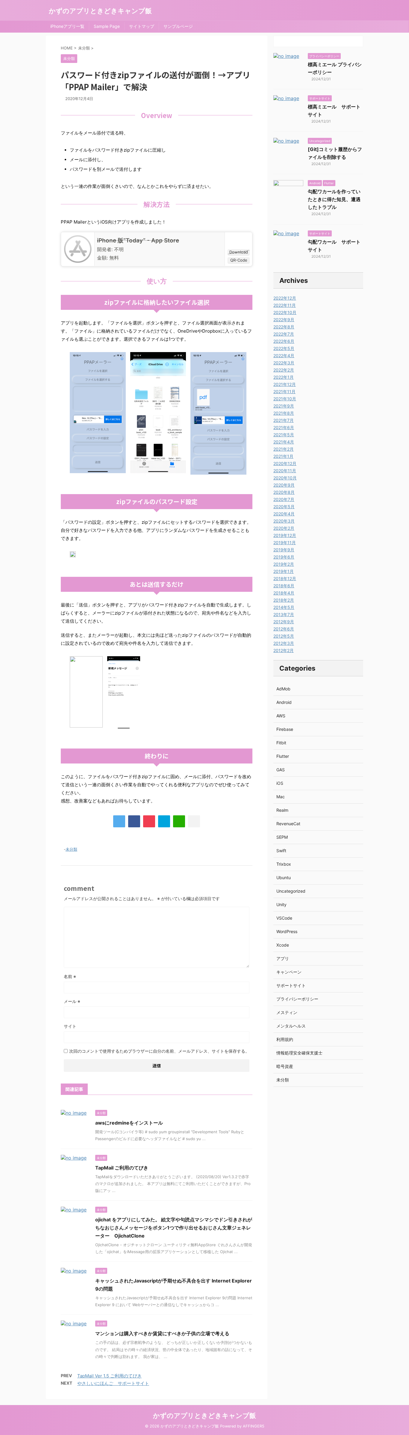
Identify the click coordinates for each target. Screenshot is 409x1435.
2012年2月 (283, 650)
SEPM (282, 837)
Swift (281, 850)
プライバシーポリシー (297, 998)
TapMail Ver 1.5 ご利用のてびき (109, 1376)
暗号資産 (284, 1066)
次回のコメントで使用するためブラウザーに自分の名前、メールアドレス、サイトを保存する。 (159, 1051)
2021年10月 (284, 398)
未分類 (71, 849)
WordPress (286, 931)
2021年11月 (284, 391)
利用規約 (284, 1039)
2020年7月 (283, 499)
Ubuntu (283, 877)
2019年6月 (283, 556)
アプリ (282, 958)
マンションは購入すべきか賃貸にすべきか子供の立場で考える (162, 1333)
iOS (279, 783)
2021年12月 (284, 384)
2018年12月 (284, 578)
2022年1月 (283, 377)
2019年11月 (284, 542)
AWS (280, 715)
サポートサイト (291, 985)
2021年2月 (283, 449)
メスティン (286, 1012)
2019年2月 (283, 564)
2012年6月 (283, 628)
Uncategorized (290, 891)
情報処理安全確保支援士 (299, 1052)
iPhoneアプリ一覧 (67, 26)
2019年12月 (284, 535)
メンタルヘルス (291, 1025)
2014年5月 (283, 607)
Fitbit (281, 742)
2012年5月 (283, 636)
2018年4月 (283, 592)
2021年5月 (283, 434)
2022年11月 (284, 305)
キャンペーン (289, 971)
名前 (70, 976)
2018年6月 (283, 585)
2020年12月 (284, 463)
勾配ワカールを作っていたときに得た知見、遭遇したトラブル (334, 199)
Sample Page (107, 26)
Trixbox (283, 864)
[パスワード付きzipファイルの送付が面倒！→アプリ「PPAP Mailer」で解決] (164, 821)
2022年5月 (283, 348)
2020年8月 (284, 492)
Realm (282, 810)
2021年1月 (283, 456)
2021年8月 (283, 413)
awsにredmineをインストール (129, 1123)
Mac (280, 796)
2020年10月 (285, 477)
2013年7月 (283, 614)
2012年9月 (283, 621)
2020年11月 (284, 470)
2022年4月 (283, 355)
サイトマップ (141, 26)
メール (72, 1001)
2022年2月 (283, 369)
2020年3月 (284, 520)
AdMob (283, 688)
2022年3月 (283, 362)
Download (238, 252)
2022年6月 (283, 341)
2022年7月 (283, 334)
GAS (280, 769)
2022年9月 (283, 319)
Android (284, 702)
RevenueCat (288, 823)
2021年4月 (283, 441)
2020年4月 (284, 513)
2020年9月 (284, 485)
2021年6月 (283, 427)
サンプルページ (178, 26)
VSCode (284, 918)
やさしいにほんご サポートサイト (113, 1383)
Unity (281, 904)
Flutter (282, 756)
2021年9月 (283, 405)
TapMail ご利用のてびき (121, 1168)
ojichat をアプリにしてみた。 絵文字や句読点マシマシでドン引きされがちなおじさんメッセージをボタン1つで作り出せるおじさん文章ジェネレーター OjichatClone (173, 1228)
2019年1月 (283, 571)
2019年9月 (283, 549)
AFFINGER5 (253, 1426)
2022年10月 (284, 312)
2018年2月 (283, 600)
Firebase (284, 729)
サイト (70, 1026)
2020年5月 (284, 506)
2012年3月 (283, 643)
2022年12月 (284, 298)
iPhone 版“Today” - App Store (138, 240)
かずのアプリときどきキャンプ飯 (100, 11)
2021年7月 (283, 420)
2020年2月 (283, 528)
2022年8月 (283, 326)
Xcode (282, 944)
